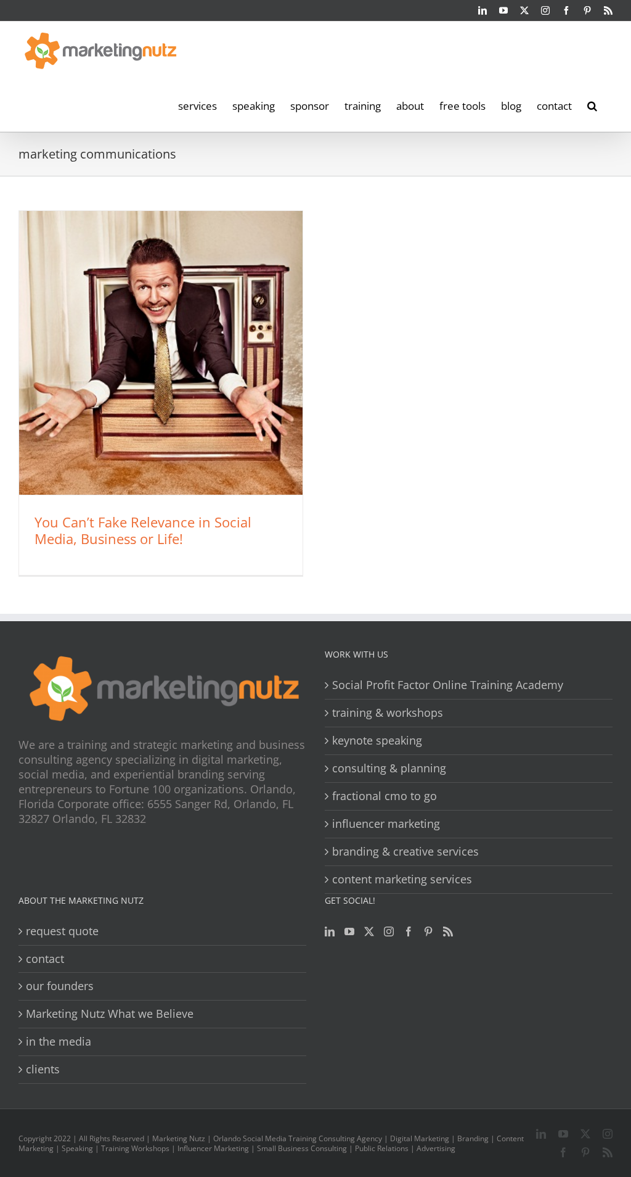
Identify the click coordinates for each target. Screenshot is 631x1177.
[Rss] (448, 931)
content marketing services (402, 879)
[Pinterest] (428, 931)
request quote (62, 931)
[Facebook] (408, 931)
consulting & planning (389, 768)
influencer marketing (386, 824)
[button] (592, 104)
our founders (60, 986)
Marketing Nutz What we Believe (109, 1014)
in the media (58, 1042)
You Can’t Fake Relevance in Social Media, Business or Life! (143, 530)
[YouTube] (349, 931)
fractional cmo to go (384, 796)
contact (45, 959)
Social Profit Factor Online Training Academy (447, 685)
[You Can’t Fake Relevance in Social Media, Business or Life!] (161, 353)
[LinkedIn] (330, 931)
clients (43, 1069)
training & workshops (387, 713)
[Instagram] (389, 931)
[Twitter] (369, 931)
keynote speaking (377, 740)
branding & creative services (405, 852)
